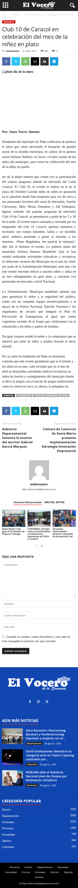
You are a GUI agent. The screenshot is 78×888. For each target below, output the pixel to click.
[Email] (35, 61)
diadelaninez (51, 395)
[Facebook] (6, 61)
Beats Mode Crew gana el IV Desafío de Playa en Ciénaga (13, 531)
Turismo (39, 877)
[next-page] (42, 546)
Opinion (6, 840)
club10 (37, 395)
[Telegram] (54, 61)
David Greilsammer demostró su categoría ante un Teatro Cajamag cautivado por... (50, 755)
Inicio (4, 14)
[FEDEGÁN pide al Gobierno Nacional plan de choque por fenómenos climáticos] (12, 778)
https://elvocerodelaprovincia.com (39, 489)
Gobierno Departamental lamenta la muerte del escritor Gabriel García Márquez (17, 437)
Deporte (68, 872)
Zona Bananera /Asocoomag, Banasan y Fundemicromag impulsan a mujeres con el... (46, 734)
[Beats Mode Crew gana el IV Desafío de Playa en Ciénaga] (13, 518)
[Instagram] (39, 702)
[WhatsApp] (25, 61)
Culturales (32, 764)
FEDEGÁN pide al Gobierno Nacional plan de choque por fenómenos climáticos (46, 776)
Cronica (26, 872)
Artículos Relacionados (28, 502)
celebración (24, 395)
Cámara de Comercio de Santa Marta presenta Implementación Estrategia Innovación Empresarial (59, 440)
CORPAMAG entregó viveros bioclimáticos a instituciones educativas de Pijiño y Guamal (38, 533)
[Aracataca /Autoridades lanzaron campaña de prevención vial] (64, 518)
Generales (32, 785)
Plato (65, 395)
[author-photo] (39, 470)
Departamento (34, 743)
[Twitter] (16, 61)
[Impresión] (44, 61)
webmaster (13, 50)
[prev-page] (37, 546)
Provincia (16, 14)
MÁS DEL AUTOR (54, 502)
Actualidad (8, 834)
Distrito (6, 809)
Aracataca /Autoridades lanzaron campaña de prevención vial (63, 532)
